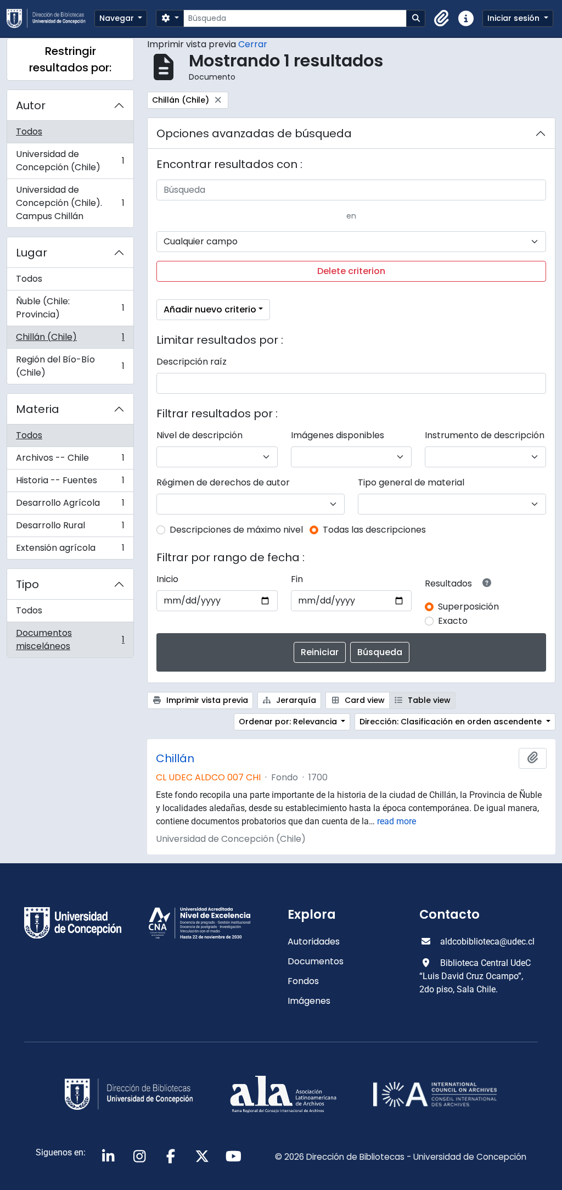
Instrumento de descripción (484, 435)
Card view (363, 700)
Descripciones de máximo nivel (236, 529)
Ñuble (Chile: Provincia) (70, 308)
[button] (442, 19)
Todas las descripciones (374, 529)
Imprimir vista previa (206, 700)
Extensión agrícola (70, 550)
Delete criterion (351, 271)
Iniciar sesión (514, 18)
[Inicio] (50, 18)
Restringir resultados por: (70, 59)
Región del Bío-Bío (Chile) (70, 366)
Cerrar (252, 44)
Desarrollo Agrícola (70, 505)
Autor (31, 105)
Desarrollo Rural (70, 528)
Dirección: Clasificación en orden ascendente (451, 721)
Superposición (468, 606)
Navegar (117, 18)
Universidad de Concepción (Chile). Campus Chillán (70, 202)
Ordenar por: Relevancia (289, 721)
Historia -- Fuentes (70, 483)
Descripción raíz (191, 361)
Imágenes (309, 1001)
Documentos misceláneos (70, 639)
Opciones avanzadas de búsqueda (254, 133)
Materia (37, 409)
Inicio (167, 579)
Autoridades (314, 941)
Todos (29, 131)
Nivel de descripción (199, 435)
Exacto (453, 620)
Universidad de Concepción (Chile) (70, 161)
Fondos (303, 981)
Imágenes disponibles (337, 435)
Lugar (31, 252)
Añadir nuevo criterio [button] (210, 309)
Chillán (175, 758)
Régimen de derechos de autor (223, 482)
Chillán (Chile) (70, 340)
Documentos (316, 961)
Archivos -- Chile (70, 460)
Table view (428, 700)
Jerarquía (295, 700)
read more (396, 821)
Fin (297, 579)
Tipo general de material (411, 482)
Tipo (27, 584)
